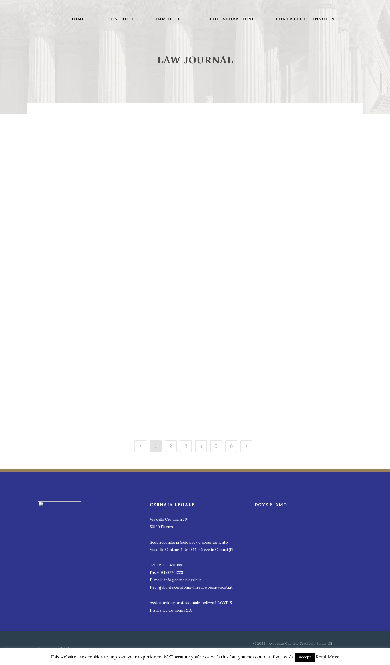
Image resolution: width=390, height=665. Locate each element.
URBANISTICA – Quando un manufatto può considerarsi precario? (275, 223)
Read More (327, 657)
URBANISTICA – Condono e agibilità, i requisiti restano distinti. (178, 373)
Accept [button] (305, 657)
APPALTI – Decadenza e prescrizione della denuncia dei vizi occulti (80, 134)
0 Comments (81, 184)
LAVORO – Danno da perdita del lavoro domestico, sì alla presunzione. (82, 373)
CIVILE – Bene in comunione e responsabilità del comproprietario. (273, 298)
